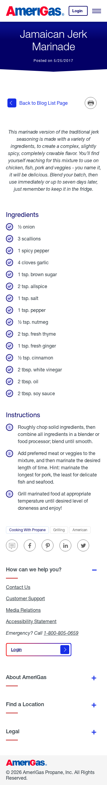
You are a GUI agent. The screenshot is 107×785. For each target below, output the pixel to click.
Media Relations (23, 610)
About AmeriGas (26, 677)
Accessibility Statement (31, 621)
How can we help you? (34, 569)
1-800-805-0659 (61, 633)
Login (80, 12)
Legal (12, 731)
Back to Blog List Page (43, 103)
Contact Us (18, 587)
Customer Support (25, 598)
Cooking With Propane (29, 531)
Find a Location (25, 704)
